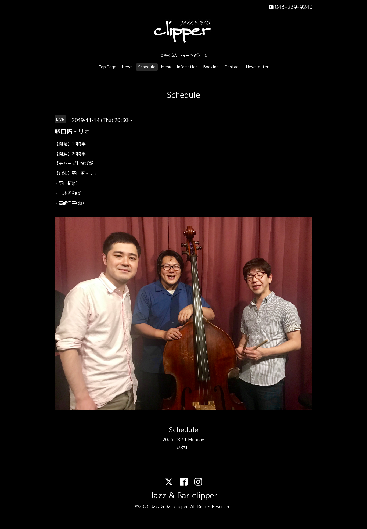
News (127, 67)
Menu (166, 67)
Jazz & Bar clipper (183, 495)
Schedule (147, 67)
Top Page (107, 67)
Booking (211, 67)
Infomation (187, 67)
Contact (232, 67)
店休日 (183, 447)
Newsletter (257, 67)
